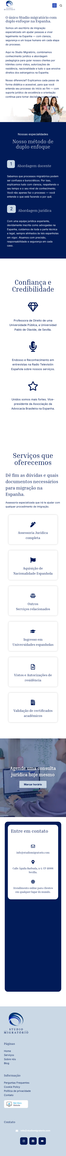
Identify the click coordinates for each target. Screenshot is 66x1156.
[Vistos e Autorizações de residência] (33, 667)
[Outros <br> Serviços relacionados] (33, 595)
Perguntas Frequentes (16, 1082)
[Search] (61, 5)
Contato (9, 1095)
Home (7, 1050)
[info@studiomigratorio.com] (33, 846)
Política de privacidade (17, 1090)
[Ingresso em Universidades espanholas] (33, 631)
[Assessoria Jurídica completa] (33, 524)
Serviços (9, 1055)
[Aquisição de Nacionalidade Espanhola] (33, 560)
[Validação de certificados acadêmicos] (33, 702)
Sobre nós (10, 1059)
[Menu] (54, 5)
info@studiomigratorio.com (33, 852)
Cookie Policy (12, 1086)
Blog (6, 1063)
